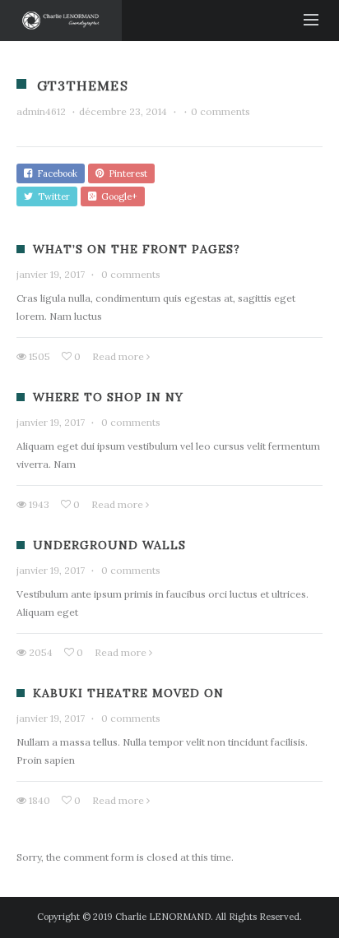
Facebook (54, 173)
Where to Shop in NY (108, 397)
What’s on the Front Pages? (136, 249)
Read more (118, 356)
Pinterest (125, 173)
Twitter (51, 196)
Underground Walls (109, 545)
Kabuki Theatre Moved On (128, 693)
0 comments (220, 111)
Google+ (116, 196)
